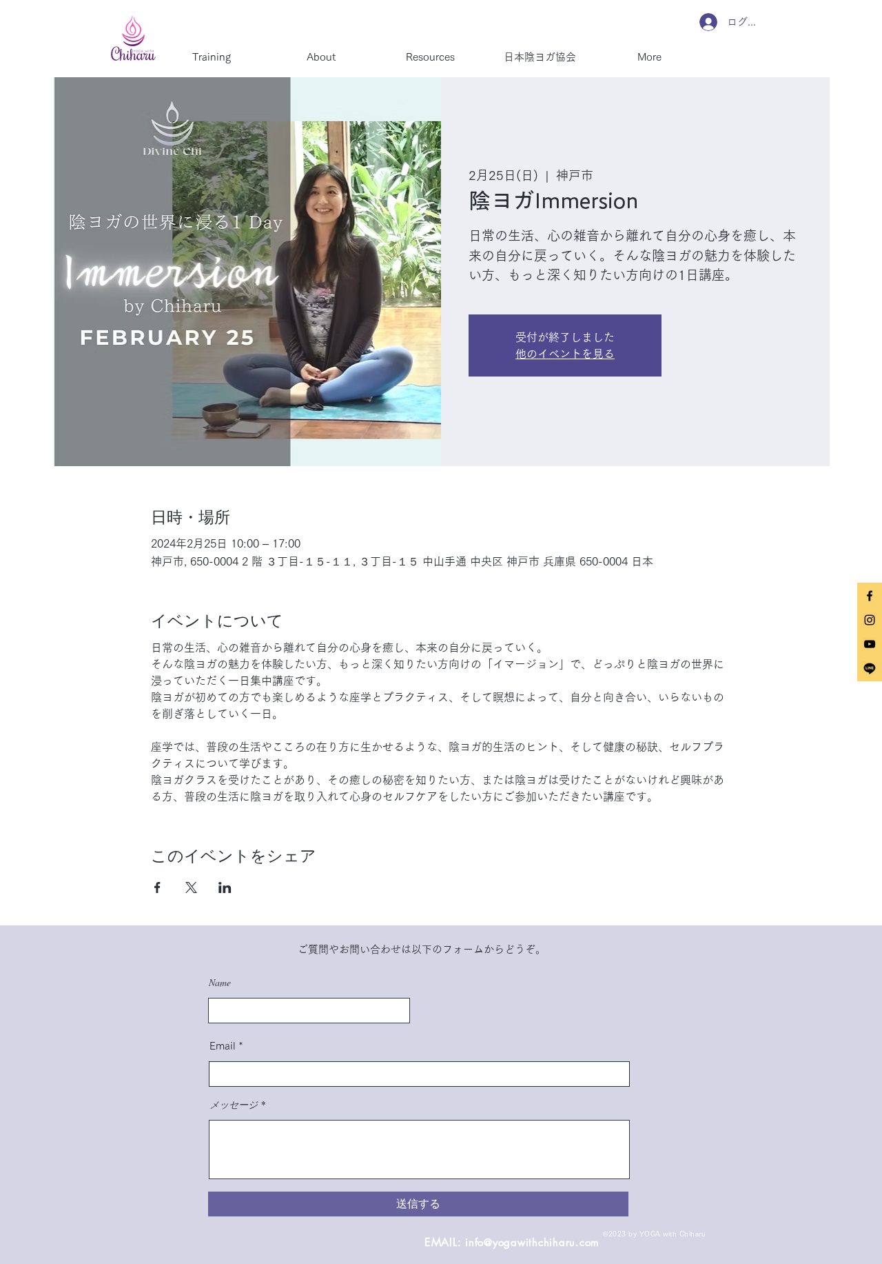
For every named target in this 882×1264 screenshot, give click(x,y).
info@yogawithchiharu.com (532, 1242)
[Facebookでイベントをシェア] (157, 887)
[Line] (869, 668)
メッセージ (233, 1105)
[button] (321, 51)
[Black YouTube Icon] (869, 644)
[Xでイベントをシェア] (191, 887)
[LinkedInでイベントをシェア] (225, 887)
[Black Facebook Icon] (869, 596)
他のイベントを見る (565, 353)
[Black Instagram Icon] (869, 620)
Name (220, 982)
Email (222, 1046)
